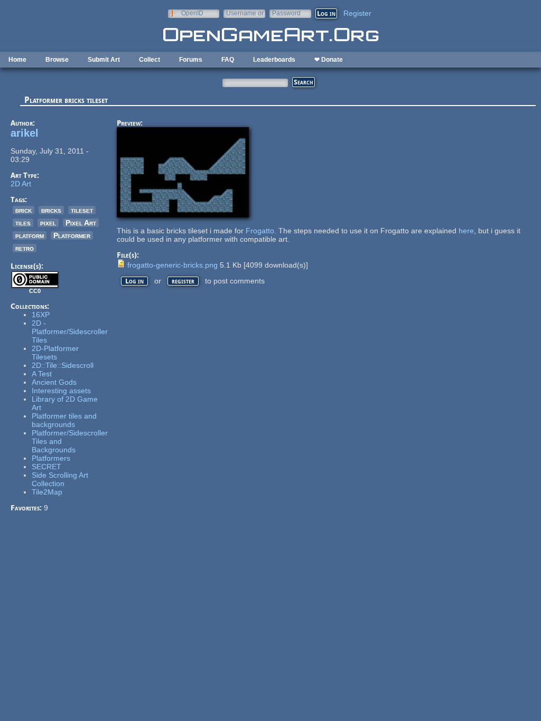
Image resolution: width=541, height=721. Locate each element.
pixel (48, 223)
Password (286, 13)
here (466, 230)
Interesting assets (61, 390)
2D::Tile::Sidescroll (63, 365)
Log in (134, 281)
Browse (57, 59)
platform (29, 235)
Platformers (51, 458)
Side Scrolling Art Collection (60, 479)
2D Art (21, 183)
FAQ (227, 59)
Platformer (71, 235)
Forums (190, 59)
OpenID (192, 13)
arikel (25, 133)
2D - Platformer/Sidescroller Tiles (70, 331)
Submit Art (104, 59)
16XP (41, 314)
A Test (42, 373)
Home (17, 59)
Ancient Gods (54, 382)
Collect (149, 59)
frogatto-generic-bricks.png (172, 265)
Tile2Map (47, 492)
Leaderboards (274, 59)
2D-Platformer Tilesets (55, 352)
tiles (23, 223)
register (183, 281)
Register (357, 13)
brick (23, 210)
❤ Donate (328, 59)
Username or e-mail (245, 13)
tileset (82, 210)
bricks (51, 210)
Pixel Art (81, 223)
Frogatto (260, 230)
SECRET (46, 466)
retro (24, 248)
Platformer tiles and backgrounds (64, 420)
